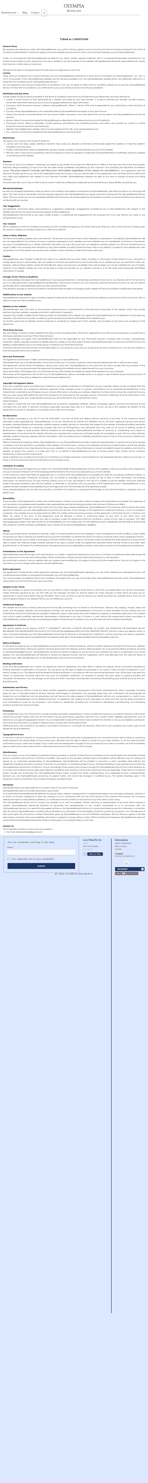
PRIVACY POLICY (121, 846)
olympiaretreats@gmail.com (29, 832)
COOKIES (118, 849)
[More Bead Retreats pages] (17, 12)
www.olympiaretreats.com (86, 129)
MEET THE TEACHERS (90, 846)
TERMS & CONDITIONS (123, 843)
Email (10, 847)
